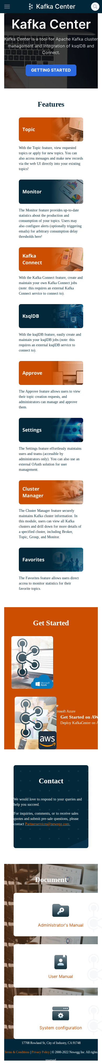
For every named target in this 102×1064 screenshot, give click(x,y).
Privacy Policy (41, 1052)
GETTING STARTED (51, 70)
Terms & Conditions (17, 1052)
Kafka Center (55, 6)
